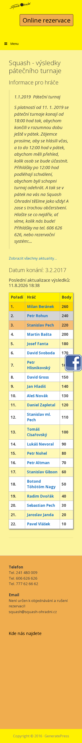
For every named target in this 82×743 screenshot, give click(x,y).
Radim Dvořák (40, 496)
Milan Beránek (40, 306)
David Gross (38, 377)
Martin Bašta (39, 334)
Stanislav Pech (40, 325)
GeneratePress (57, 736)
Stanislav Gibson (42, 471)
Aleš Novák (37, 395)
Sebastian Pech (41, 505)
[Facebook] (73, 362)
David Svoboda (41, 352)
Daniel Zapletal (41, 404)
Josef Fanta (37, 343)
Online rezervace (46, 20)
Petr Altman (38, 462)
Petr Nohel (37, 453)
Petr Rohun (37, 315)
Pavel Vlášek (38, 523)
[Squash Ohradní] (20, 4)
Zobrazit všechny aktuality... (33, 258)
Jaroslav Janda (40, 514)
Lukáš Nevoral (40, 444)
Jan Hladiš (36, 386)
